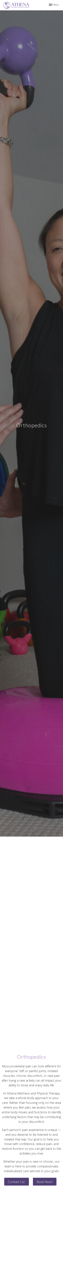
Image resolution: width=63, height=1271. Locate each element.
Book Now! (45, 1182)
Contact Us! (16, 1182)
